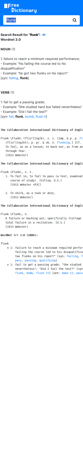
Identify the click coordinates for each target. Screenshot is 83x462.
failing (13, 78)
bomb (29, 116)
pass (18, 260)
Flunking (63, 142)
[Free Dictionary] (20, 8)
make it (67, 273)
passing (30, 260)
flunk (19, 273)
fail (11, 116)
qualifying (47, 260)
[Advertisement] (41, 324)
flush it (41, 116)
